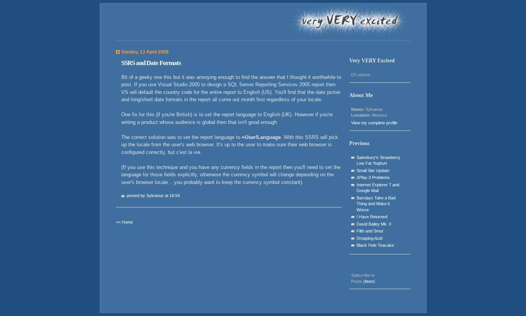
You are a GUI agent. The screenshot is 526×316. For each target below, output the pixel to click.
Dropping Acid (369, 238)
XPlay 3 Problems (373, 177)
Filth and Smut (370, 231)
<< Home (124, 222)
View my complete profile (374, 122)
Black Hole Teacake (375, 245)
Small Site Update (373, 170)
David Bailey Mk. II (374, 224)
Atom (369, 281)
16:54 (174, 195)
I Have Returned (372, 216)
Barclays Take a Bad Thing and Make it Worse (376, 204)
